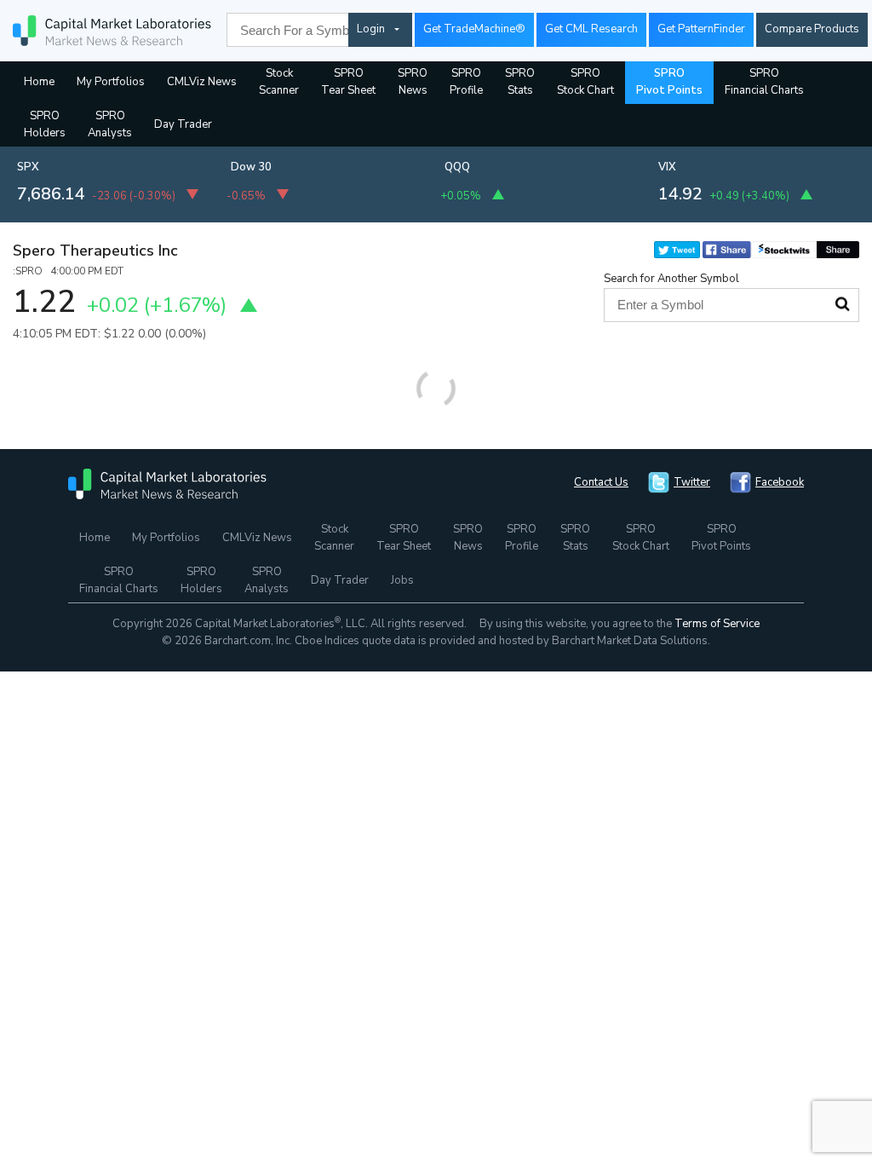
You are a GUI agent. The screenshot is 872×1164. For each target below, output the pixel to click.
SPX (28, 167)
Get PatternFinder (701, 29)
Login (371, 29)
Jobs (402, 580)
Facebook (779, 482)
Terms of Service (717, 623)
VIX (667, 167)
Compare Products (812, 29)
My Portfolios (111, 81)
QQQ (457, 167)
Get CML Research (591, 29)
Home (39, 81)
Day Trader (183, 124)
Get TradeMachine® (474, 29)
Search (842, 304)
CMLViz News (202, 81)
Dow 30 (251, 167)
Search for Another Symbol (671, 278)
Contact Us (601, 482)
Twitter (692, 482)
